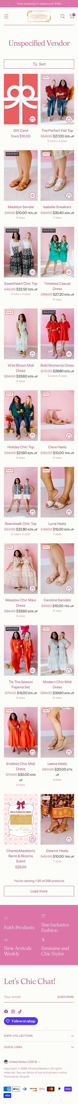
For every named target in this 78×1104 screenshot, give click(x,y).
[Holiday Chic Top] (21, 415)
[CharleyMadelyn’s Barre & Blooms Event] (21, 819)
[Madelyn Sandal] (21, 175)
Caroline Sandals (57, 600)
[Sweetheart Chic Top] (21, 252)
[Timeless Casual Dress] (57, 252)
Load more (39, 891)
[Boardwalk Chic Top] (21, 492)
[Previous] (9, 3)
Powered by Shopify (16, 1076)
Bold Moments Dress (57, 365)
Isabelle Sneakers (57, 207)
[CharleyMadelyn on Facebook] (6, 1012)
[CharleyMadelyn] (39, 16)
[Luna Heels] (57, 492)
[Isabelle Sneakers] (57, 175)
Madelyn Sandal (21, 207)
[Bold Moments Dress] (57, 333)
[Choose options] (32, 119)
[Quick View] (32, 195)
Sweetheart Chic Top (20, 283)
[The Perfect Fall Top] (57, 99)
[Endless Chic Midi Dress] (21, 732)
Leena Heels (57, 763)
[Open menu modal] (6, 16)
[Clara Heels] (57, 415)
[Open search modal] (62, 16)
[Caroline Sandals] (57, 568)
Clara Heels (57, 447)
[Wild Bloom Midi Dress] (21, 333)
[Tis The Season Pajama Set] (21, 650)
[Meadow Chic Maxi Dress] (21, 568)
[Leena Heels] (57, 732)
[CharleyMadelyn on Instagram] (13, 1012)
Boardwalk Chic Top (21, 523)
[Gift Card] (21, 99)
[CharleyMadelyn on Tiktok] (20, 1012)
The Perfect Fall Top (57, 130)
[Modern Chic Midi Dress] (57, 650)
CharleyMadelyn (38, 1068)
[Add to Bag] (32, 839)
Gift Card (20, 130)
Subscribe (65, 997)
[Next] (69, 3)
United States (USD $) (23, 1061)
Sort (42, 64)
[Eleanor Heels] (57, 819)
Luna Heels (57, 523)
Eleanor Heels (57, 851)
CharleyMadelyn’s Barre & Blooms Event (20, 856)
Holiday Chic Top (20, 447)
